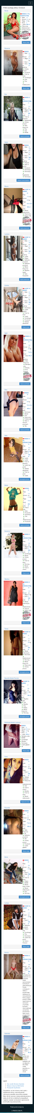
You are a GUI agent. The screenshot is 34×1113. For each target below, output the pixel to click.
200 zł (30, 64)
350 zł (29, 648)
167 (29, 1045)
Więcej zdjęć (26, 42)
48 (29, 246)
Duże (29, 500)
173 (28, 196)
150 (28, 398)
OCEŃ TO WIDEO (26, 190)
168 (30, 294)
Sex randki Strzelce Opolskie (15, 1084)
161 (27, 19)
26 (29, 147)
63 (28, 110)
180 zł (28, 207)
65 (28, 451)
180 (27, 729)
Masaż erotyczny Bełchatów (15, 1086)
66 (29, 58)
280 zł (28, 24)
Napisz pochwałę (24, 136)
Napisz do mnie (25, 802)
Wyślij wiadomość (24, 228)
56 (29, 349)
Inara (6, 756)
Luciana (7, 234)
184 (30, 55)
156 (29, 345)
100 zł (29, 826)
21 (28, 103)
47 (28, 497)
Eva (6, 94)
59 (27, 21)
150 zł (30, 356)
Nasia (6, 485)
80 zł (29, 1052)
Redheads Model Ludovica (12, 722)
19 (27, 17)
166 (30, 149)
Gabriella (7, 1033)
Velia (6, 435)
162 (28, 688)
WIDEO (26, 51)
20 (28, 444)
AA (29, 301)
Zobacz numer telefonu (23, 180)
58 (28, 916)
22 (29, 342)
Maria (6, 857)
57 (28, 869)
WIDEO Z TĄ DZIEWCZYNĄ (25, 15)
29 (29, 53)
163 (29, 448)
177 (29, 913)
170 (29, 493)
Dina (6, 390)
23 (27, 812)
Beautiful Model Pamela (12, 678)
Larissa (7, 903)
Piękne (30, 352)
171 (29, 639)
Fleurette (7, 808)
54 (27, 200)
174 (29, 106)
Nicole (6, 11)
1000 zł (29, 875)
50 (29, 152)
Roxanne (7, 48)
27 (28, 635)
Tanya (6, 629)
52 (27, 401)
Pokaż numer (26, 327)
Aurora (7, 952)
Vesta (6, 142)
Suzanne (7, 531)
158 (29, 964)
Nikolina (7, 579)
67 (29, 297)
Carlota (7, 285)
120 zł (29, 455)
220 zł (29, 599)
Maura (6, 186)
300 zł (29, 114)
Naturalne (29, 203)
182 (30, 242)
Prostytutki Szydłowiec (13, 1088)
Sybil (6, 333)
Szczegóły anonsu (24, 479)
